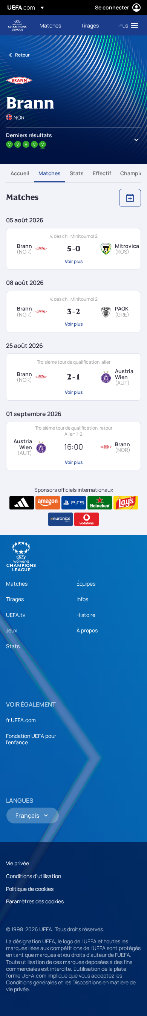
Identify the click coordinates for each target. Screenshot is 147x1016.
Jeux (11, 630)
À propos (87, 630)
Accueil (20, 173)
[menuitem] (54, 25)
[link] (50, 25)
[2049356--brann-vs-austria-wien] (73, 376)
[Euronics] (60, 519)
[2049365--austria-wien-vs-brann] (73, 446)
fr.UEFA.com (21, 720)
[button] (126, 25)
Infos (82, 599)
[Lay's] (125, 503)
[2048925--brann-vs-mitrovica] (73, 248)
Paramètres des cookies (35, 901)
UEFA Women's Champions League (17, 25)
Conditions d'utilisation (33, 876)
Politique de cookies (30, 888)
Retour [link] (22, 55)
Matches (49, 173)
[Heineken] (99, 503)
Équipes (86, 583)
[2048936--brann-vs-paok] (73, 311)
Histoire (86, 614)
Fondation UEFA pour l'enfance (31, 739)
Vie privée (17, 863)
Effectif (102, 173)
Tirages (15, 599)
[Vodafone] (86, 519)
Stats (77, 173)
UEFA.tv (15, 614)
